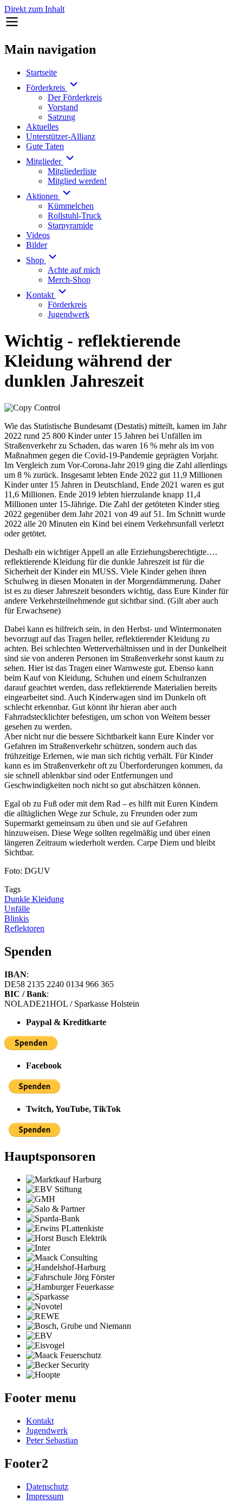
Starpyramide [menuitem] (70, 225)
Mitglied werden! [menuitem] (77, 180)
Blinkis (16, 918)
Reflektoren (24, 928)
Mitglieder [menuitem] (44, 161)
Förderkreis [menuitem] (46, 87)
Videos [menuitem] (38, 235)
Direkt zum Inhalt (34, 9)
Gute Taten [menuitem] (45, 146)
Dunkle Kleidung (34, 899)
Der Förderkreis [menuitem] (75, 97)
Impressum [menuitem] (44, 1496)
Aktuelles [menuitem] (42, 126)
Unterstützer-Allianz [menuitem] (60, 136)
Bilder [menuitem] (36, 244)
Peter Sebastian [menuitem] (52, 1440)
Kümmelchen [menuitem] (71, 205)
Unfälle (17, 908)
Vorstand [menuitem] (63, 107)
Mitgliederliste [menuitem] (72, 171)
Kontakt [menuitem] (41, 294)
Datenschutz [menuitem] (47, 1486)
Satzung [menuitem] (61, 116)
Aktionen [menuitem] (43, 196)
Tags (12, 889)
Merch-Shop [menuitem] (69, 279)
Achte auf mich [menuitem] (74, 269)
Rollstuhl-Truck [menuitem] (74, 215)
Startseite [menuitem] (41, 72)
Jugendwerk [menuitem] (68, 314)
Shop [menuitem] (36, 260)
